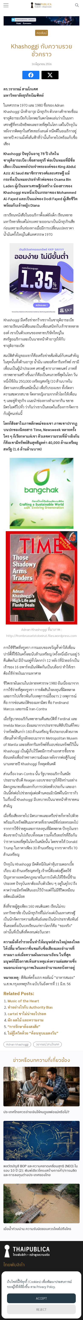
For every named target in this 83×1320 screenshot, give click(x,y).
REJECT (41, 1309)
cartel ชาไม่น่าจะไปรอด (27, 1013)
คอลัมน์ (42, 33)
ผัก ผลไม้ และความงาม (25, 1020)
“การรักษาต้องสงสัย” (24, 1026)
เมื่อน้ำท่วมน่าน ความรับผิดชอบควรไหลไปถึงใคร (37, 1229)
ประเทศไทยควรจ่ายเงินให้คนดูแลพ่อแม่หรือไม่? (36, 1112)
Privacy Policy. (46, 1287)
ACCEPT (41, 1298)
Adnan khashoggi (17, 1044)
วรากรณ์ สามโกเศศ (47, 1044)
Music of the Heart (23, 1000)
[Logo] (41, 5)
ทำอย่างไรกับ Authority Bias (30, 1007)
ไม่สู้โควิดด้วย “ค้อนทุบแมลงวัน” (33, 1033)
